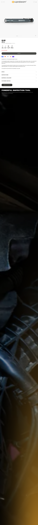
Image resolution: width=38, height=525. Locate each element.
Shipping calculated (8, 43)
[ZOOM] (36, 36)
